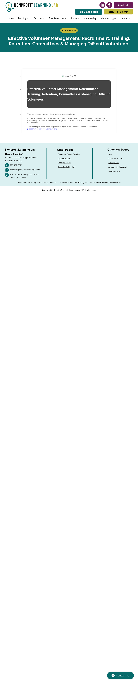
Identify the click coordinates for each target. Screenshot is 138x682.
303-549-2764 (16, 165)
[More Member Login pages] (117, 18)
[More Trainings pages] (29, 18)
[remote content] (69, 97)
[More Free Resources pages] (65, 18)
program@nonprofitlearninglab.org (25, 169)
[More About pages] (129, 18)
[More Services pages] (43, 18)
